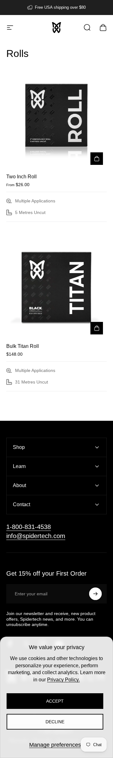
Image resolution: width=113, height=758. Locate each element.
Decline (55, 721)
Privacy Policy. (63, 679)
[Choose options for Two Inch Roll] (96, 158)
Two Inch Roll (21, 176)
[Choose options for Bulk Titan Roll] (96, 328)
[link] (28, 527)
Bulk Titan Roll (22, 346)
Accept (55, 701)
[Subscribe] (95, 594)
